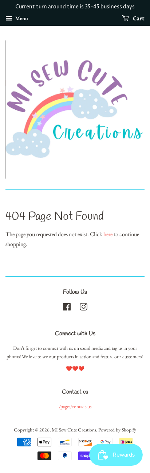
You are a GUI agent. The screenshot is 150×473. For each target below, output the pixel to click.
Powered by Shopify (117, 429)
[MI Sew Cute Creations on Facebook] (67, 308)
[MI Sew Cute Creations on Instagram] (83, 308)
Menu (21, 18)
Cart (138, 18)
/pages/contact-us (75, 406)
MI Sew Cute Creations (74, 429)
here (107, 234)
